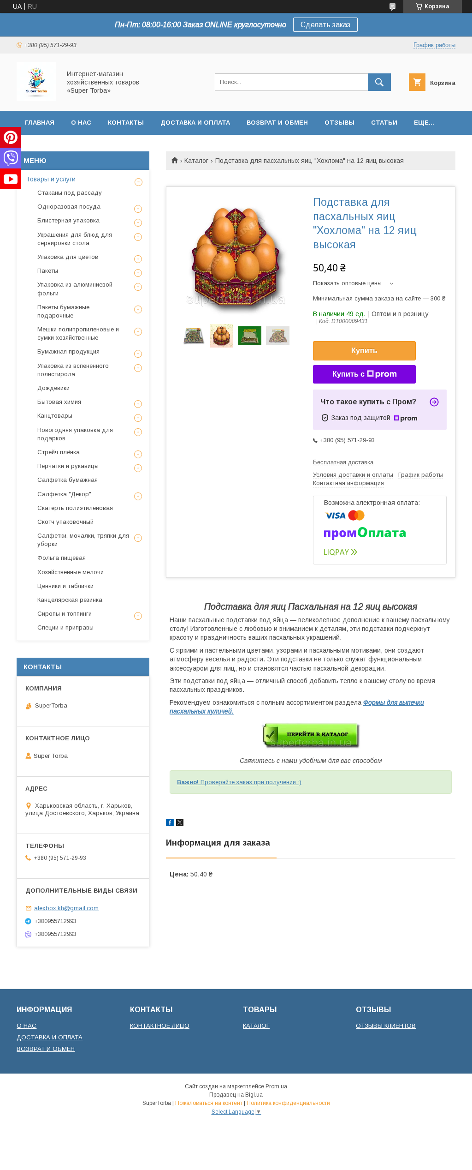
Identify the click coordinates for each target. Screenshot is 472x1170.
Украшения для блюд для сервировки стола (74, 238)
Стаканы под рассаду (69, 192)
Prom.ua (276, 1086)
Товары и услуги (51, 179)
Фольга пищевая (61, 557)
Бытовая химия (59, 401)
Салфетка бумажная (67, 479)
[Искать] (379, 82)
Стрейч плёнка (58, 452)
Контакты (126, 122)
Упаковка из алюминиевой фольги (74, 288)
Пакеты (47, 270)
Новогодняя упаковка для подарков (75, 434)
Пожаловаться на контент (208, 1103)
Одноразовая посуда (68, 206)
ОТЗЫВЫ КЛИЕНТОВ (386, 1025)
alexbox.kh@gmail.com (66, 908)
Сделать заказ (325, 25)
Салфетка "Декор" (64, 494)
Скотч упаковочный (65, 521)
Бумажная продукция (68, 351)
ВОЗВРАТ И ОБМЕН (46, 1048)
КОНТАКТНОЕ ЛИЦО (159, 1025)
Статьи (384, 122)
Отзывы (339, 122)
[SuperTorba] (36, 98)
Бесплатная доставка (343, 462)
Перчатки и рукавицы (68, 465)
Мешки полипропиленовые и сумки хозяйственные (78, 333)
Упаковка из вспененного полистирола (73, 370)
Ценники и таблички (65, 585)
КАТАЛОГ (256, 1025)
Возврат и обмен (277, 122)
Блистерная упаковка (68, 220)
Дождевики (53, 387)
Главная (39, 122)
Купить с (348, 374)
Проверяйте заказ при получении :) (239, 782)
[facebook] (170, 824)
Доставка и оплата (195, 122)
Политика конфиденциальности (288, 1103)
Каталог (196, 160)
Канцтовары (54, 415)
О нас (81, 122)
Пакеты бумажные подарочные (63, 311)
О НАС (26, 1025)
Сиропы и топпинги (64, 613)
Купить (364, 350)
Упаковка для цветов (67, 256)
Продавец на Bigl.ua (236, 1095)
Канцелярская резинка (69, 599)
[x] (179, 824)
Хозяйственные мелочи (70, 572)
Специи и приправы (65, 627)
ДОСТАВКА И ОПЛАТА (50, 1037)
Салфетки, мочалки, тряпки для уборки (83, 539)
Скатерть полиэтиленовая (75, 507)
